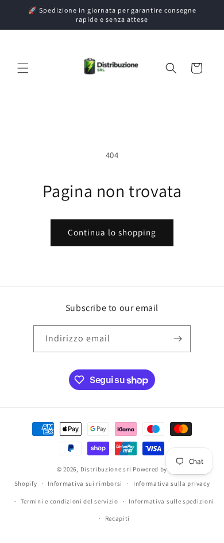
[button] (23, 68)
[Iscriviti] (177, 338)
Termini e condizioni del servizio (69, 501)
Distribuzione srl (106, 469)
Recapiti (117, 518)
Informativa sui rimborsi (85, 483)
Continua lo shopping (112, 232)
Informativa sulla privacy (171, 483)
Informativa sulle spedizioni (171, 501)
